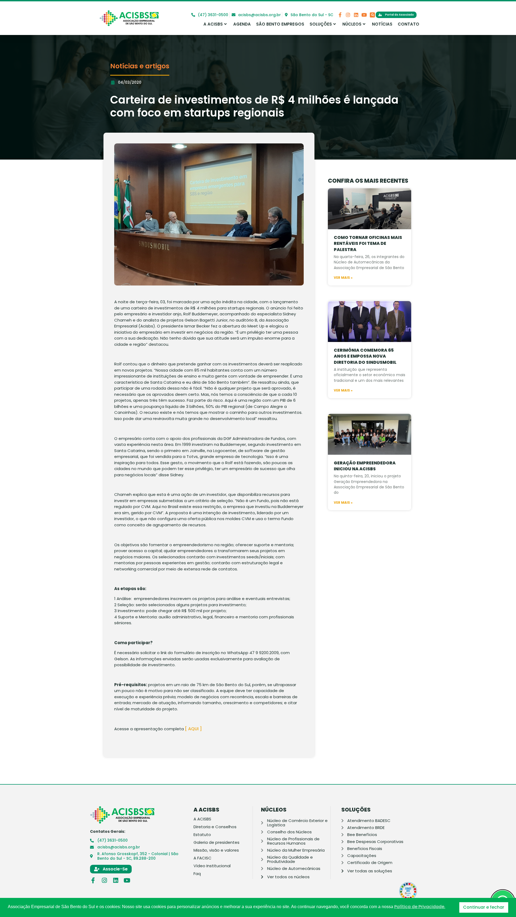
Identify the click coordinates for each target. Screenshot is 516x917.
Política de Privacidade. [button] (419, 907)
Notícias (382, 24)
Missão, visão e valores (216, 850)
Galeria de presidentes (216, 842)
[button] (372, 14)
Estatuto (202, 835)
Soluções (321, 24)
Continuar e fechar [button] (483, 907)
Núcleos (351, 24)
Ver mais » (343, 278)
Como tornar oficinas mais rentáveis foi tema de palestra (368, 243)
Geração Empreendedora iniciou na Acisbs (365, 466)
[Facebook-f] (340, 14)
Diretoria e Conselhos (215, 827)
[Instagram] (348, 14)
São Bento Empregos (280, 24)
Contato (408, 24)
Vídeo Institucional (212, 866)
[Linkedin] (356, 14)
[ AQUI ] (194, 729)
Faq (197, 874)
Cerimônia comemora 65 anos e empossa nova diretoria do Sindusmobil (365, 356)
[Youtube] (364, 14)
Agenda (242, 24)
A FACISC (203, 858)
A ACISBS (213, 24)
